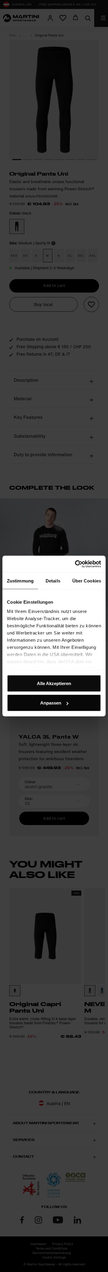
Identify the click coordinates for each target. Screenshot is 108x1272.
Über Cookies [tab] (86, 580)
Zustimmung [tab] (20, 580)
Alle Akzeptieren (54, 683)
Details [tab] (53, 580)
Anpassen (50, 702)
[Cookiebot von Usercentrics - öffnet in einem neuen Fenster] (76, 564)
